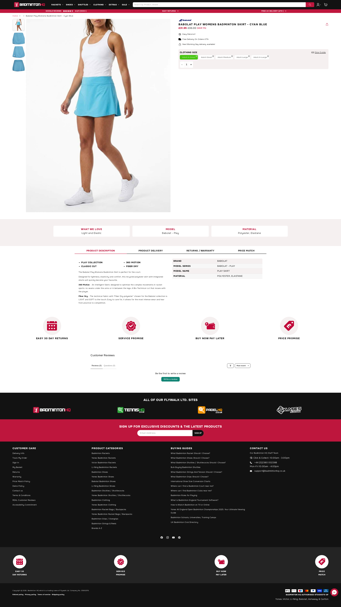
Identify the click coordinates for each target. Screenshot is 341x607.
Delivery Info (18, 453)
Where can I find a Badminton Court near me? (192, 486)
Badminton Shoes (100, 472)
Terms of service (44, 594)
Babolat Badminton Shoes (104, 481)
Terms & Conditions (22, 495)
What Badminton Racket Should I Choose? (190, 453)
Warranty (17, 476)
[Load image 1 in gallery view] (19, 25)
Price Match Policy (21, 481)
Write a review (170, 379)
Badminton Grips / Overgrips (105, 519)
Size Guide (320, 52)
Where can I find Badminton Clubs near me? (191, 490)
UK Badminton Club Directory (184, 522)
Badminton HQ (33, 590)
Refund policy (18, 594)
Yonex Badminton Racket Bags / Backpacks (112, 514)
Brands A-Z (97, 528)
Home (15, 16)
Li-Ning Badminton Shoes (103, 486)
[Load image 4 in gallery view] (19, 65)
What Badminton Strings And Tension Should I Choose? (196, 472)
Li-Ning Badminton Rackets (104, 467)
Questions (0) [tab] (109, 365)
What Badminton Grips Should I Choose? (189, 476)
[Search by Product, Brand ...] (310, 4)
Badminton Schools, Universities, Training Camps (193, 517)
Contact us (18, 490)
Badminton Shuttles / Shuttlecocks (108, 490)
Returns (16, 472)
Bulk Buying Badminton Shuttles (185, 467)
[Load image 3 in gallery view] (19, 52)
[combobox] (223, 4)
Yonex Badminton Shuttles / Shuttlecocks (111, 495)
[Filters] (230, 365)
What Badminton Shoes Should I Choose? (190, 458)
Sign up (198, 433)
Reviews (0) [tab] (97, 365)
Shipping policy (58, 594)
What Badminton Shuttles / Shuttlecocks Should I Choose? (198, 462)
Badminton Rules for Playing (184, 495)
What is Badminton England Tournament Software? (194, 500)
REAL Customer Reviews (24, 500)
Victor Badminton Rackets (104, 462)
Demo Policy (18, 486)
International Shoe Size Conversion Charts (190, 481)
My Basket (17, 467)
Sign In (16, 462)
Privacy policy (30, 594)
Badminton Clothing (101, 500)
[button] (57, 4)
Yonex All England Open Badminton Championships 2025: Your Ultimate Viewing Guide (208, 511)
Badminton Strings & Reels (104, 523)
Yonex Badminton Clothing (104, 505)
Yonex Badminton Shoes (103, 476)
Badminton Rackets (101, 453)
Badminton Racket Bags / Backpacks (109, 509)
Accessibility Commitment (25, 505)
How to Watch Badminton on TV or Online (190, 505)
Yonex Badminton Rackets (104, 458)
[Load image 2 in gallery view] (19, 38)
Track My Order (20, 458)
